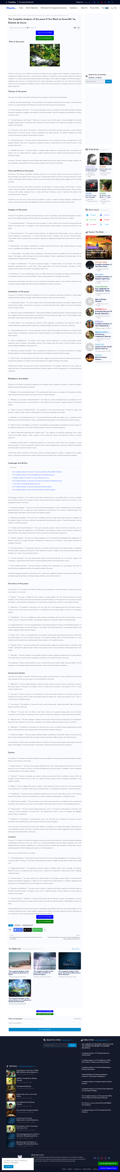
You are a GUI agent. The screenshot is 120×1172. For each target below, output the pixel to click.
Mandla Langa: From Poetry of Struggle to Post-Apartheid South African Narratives (27, 1143)
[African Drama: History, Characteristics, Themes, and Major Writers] (90, 357)
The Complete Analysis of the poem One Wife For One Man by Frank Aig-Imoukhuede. (97, 1097)
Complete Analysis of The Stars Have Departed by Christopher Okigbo (103, 266)
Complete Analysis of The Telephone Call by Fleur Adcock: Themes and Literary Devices (96, 1061)
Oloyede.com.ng (14, 8)
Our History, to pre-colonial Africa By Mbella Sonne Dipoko (96, 1104)
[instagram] (105, 2)
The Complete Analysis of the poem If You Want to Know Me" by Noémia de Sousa (37, 481)
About (70, 1169)
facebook (107, 215)
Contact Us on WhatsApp (108, 1158)
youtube (106, 220)
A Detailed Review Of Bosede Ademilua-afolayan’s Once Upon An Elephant (103, 313)
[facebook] (94, 2)
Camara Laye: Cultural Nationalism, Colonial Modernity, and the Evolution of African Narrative (27, 1119)
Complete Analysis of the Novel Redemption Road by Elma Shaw (96, 1068)
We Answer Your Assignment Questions (54, 8)
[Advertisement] (99, 42)
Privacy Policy (94, 8)
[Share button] (45, 930)
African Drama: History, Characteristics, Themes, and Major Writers (102, 358)
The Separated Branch (23, 1086)
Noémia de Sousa (17, 15)
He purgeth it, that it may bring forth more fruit (27, 1127)
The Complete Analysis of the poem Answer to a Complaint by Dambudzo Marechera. (20, 1000)
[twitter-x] (98, 2)
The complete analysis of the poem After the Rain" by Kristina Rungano (34, 489)
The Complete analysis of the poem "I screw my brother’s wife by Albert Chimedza (37, 472)
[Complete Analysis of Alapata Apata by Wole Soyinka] (90, 277)
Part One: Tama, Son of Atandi (91, 196)
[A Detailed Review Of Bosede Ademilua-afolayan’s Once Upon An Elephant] (90, 312)
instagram (93, 224)
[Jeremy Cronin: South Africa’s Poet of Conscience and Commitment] (90, 347)
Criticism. (17, 925)
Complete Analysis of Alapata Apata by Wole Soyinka (103, 278)
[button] (107, 8)
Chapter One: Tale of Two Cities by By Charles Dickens (92, 170)
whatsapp (93, 220)
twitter (107, 224)
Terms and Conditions (99, 1169)
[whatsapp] (112, 2)
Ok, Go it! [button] (9, 1166)
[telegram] (109, 2)
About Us (84, 8)
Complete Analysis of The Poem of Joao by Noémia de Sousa (31, 478)
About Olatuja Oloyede (100, 300)
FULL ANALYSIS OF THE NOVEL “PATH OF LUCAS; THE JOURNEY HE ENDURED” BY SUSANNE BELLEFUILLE (102, 290)
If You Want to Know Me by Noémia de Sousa (26, 484)
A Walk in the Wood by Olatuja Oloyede (26, 1079)
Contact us (77, 1169)
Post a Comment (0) (45, 1029)
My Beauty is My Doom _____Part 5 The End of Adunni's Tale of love (106, 196)
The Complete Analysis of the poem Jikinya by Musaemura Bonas (32, 486)
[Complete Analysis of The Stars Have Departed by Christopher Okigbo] (90, 265)
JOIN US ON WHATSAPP (45, 38)
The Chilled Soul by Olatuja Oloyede (25, 1103)
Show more (75, 949)
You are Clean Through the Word (27, 1110)
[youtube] (101, 2)
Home (21, 8)
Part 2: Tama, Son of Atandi (105, 169)
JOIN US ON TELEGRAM (45, 32)
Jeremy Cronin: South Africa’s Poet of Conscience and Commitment (103, 348)
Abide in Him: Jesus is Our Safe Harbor (31, 2)
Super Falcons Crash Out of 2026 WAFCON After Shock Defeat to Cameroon (27, 1071)
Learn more (13, 1162)
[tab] (21, 8)
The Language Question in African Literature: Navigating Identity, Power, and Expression (27, 1135)
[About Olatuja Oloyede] (90, 301)
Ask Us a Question (32, 8)
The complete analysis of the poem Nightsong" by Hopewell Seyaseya (33, 475)
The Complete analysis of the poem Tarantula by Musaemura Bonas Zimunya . (69, 973)
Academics (73, 8)
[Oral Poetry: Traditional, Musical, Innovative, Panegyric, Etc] (90, 335)
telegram (93, 215)
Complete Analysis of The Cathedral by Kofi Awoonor (103, 325)
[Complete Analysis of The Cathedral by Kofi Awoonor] (90, 324)
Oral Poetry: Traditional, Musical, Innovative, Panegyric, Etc (103, 336)
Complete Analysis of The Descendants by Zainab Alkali (95, 1054)
